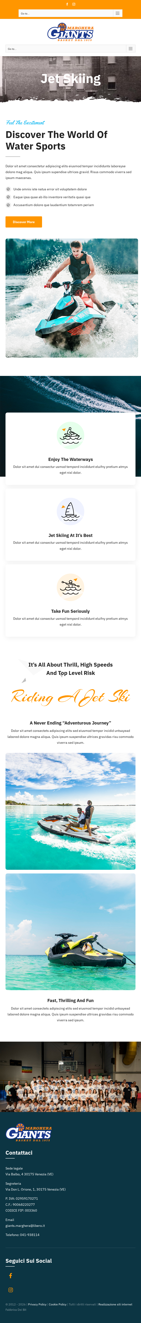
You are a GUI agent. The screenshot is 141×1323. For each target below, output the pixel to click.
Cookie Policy (57, 1304)
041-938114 (29, 1235)
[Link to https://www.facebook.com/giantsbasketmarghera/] (11, 1276)
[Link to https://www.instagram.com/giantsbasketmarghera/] (11, 1290)
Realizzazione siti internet (115, 1304)
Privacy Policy (37, 1304)
